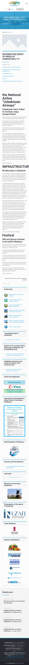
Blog (11, 22)
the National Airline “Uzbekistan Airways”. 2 (11, 67)
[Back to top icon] (27, 663)
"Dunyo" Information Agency (15, 326)
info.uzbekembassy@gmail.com (12, 657)
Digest (15, 22)
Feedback (22, 657)
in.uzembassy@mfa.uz (16, 655)
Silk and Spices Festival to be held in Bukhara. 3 (12, 81)
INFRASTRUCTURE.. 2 (7, 73)
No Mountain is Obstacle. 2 (8, 76)
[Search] (6, 9)
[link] (14, 386)
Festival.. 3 (4, 78)
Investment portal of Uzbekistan (13, 339)
